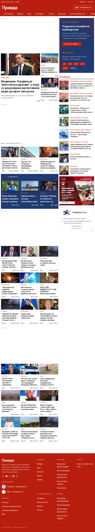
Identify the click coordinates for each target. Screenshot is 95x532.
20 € (76, 64)
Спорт (52, 14)
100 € (65, 68)
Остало (40, 510)
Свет (29, 14)
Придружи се (85, 7)
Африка (40, 506)
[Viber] (17, 476)
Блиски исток (42, 502)
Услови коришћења (10, 510)
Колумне (39, 14)
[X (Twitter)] (10, 476)
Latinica (82, 2)
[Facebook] (3, 476)
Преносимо (61, 488)
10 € (70, 64)
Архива (40, 480)
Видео (39, 476)
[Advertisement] (29, 36)
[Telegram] (13, 476)
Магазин (62, 14)
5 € (64, 64)
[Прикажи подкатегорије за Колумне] (45, 14)
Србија (20, 14)
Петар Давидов (63, 471)
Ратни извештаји (77, 14)
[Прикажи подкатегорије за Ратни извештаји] (87, 14)
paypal (73, 68)
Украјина (40, 498)
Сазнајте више (71, 44)
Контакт (91, 2)
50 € (82, 64)
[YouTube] (6, 476)
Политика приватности (11, 506)
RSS (3, 514)
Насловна (8, 14)
